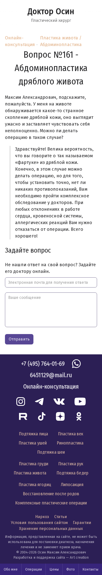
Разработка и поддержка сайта (39, 557)
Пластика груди (33, 464)
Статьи (60, 516)
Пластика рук (70, 464)
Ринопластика (70, 443)
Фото (70, 569)
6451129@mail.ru (51, 375)
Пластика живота (30, 473)
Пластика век (70, 434)
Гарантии (82, 522)
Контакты (90, 569)
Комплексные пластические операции (51, 503)
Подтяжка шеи (51, 452)
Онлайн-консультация (20, 41)
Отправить (19, 339)
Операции (33, 569)
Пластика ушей (33, 443)
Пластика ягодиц (35, 484)
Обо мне (11, 569)
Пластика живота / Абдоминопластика (61, 41)
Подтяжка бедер (72, 473)
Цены (54, 569)
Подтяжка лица (33, 434)
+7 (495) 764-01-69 (43, 363)
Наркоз (42, 516)
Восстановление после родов (51, 494)
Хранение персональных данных (51, 528)
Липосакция (72, 484)
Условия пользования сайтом (39, 522)
